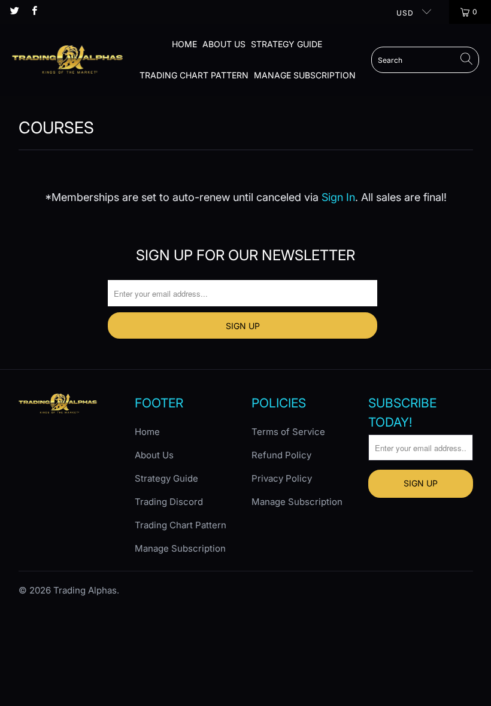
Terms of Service (288, 431)
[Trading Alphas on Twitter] (14, 11)
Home (184, 44)
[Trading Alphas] (67, 59)
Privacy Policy (281, 478)
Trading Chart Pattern (194, 75)
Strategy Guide (286, 44)
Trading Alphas (85, 590)
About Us (224, 44)
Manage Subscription (305, 75)
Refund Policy (281, 455)
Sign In (338, 197)
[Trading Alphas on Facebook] (33, 11)
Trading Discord (169, 501)
